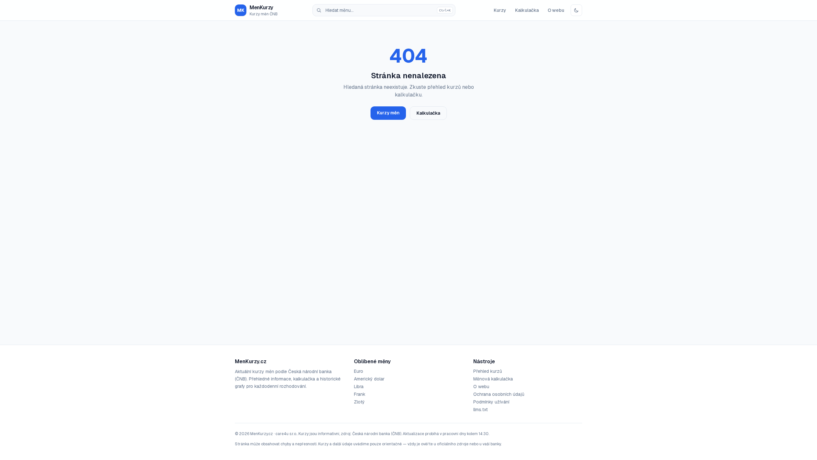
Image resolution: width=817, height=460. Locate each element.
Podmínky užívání (491, 402)
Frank (359, 394)
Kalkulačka (527, 10)
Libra (359, 386)
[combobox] (383, 10)
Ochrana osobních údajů (498, 394)
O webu (556, 10)
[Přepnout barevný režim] (576, 10)
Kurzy (500, 10)
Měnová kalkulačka (493, 379)
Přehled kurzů (487, 371)
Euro (358, 371)
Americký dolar (369, 379)
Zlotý (359, 402)
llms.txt (480, 409)
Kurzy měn (388, 113)
